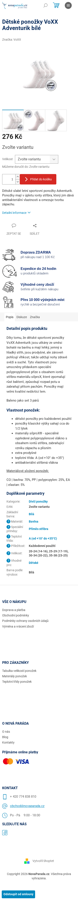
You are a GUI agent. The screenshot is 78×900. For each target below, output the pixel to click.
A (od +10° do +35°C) (43, 538)
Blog (5, 737)
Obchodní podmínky (15, 615)
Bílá (31, 514)
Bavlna (33, 521)
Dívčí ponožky (38, 501)
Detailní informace (14, 212)
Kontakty (8, 742)
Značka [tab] (35, 317)
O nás (6, 731)
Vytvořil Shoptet (43, 861)
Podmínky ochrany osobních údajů (25, 621)
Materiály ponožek (14, 676)
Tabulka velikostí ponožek (19, 671)
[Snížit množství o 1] (17, 181)
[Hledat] (45, 5)
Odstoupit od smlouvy (18, 894)
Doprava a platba (13, 610)
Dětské (33, 563)
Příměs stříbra (38, 529)
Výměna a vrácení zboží (18, 626)
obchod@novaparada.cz (27, 806)
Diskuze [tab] (21, 317)
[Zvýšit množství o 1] (17, 176)
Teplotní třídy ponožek (17, 681)
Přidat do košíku (41, 179)
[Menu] (68, 5)
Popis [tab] (9, 317)
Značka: (11, 39)
